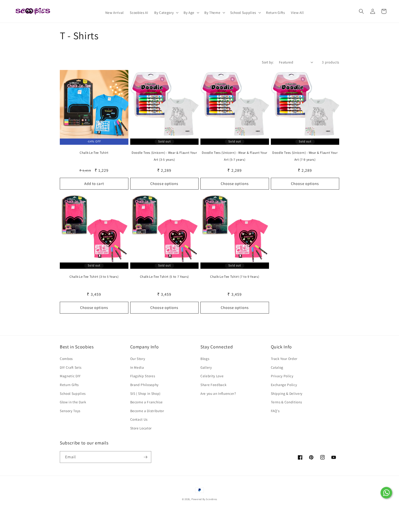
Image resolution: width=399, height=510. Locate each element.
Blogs (204, 358)
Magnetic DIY (70, 376)
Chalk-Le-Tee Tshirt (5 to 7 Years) (164, 276)
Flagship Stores (142, 376)
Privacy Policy (282, 376)
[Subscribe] (145, 457)
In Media (137, 367)
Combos (66, 358)
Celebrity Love (212, 376)
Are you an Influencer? (218, 393)
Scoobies (211, 499)
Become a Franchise (146, 402)
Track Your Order (284, 358)
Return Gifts (69, 384)
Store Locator (141, 428)
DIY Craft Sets (70, 367)
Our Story (137, 358)
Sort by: (268, 62)
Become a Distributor (147, 410)
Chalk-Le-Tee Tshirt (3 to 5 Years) (94, 276)
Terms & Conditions (286, 402)
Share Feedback (213, 384)
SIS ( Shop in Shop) (145, 393)
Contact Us (139, 419)
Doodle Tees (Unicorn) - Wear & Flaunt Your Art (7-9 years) (305, 156)
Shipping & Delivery (287, 393)
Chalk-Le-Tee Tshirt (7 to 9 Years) (234, 276)
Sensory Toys (70, 410)
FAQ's (275, 410)
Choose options (164, 183)
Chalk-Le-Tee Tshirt (94, 152)
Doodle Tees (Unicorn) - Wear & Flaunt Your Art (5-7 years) (234, 156)
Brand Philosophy (144, 384)
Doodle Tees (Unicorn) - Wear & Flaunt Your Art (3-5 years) (164, 156)
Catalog (277, 367)
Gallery (206, 367)
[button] (166, 12)
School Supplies (73, 393)
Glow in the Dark (73, 402)
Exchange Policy (284, 384)
